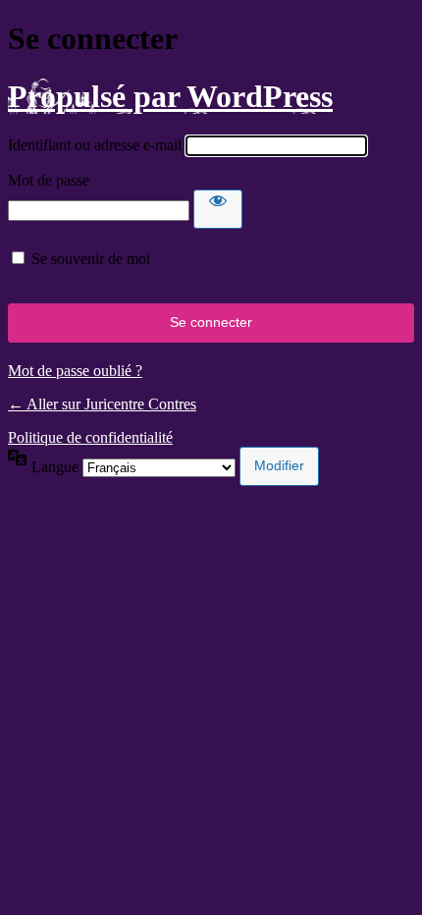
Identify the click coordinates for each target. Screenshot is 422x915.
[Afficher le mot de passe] (217, 209)
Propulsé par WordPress (170, 96)
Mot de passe (48, 180)
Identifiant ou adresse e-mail (95, 144)
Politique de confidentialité (90, 437)
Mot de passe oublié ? (75, 370)
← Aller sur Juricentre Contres (102, 404)
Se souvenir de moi (90, 258)
